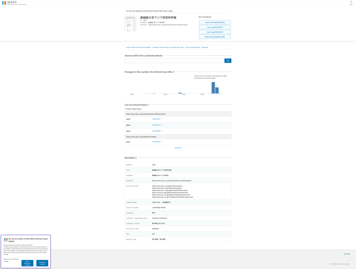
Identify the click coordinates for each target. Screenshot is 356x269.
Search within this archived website (138, 47)
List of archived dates (192, 47)
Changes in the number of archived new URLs (168, 47)
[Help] (174, 72)
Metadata (205, 47)
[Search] (227, 60)
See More (178, 148)
